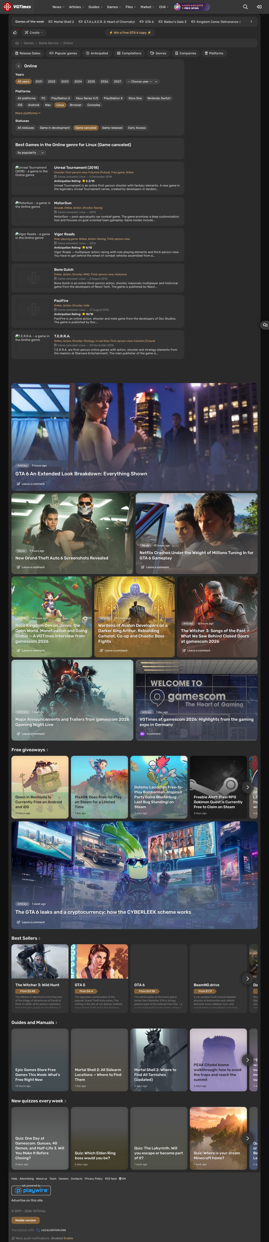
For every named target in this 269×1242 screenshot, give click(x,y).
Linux (60, 105)
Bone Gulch (63, 269)
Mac (48, 105)
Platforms (216, 53)
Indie (86, 305)
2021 (38, 81)
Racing (98, 208)
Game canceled (86, 128)
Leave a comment (33, 484)
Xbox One (135, 98)
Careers (64, 1178)
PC (43, 98)
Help (14, 1178)
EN (124, 1178)
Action (77, 208)
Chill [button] (162, 7)
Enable (68, 1238)
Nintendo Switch (158, 98)
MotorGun (62, 203)
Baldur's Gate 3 (175, 22)
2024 (78, 81)
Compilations (131, 53)
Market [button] (146, 7)
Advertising (26, 1178)
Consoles (93, 105)
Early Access (137, 128)
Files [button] (129, 7)
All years (24, 81)
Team (52, 1178)
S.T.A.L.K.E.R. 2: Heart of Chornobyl (109, 22)
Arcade (58, 208)
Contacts (76, 1178)
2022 (51, 81)
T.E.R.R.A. (62, 336)
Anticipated (99, 53)
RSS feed (111, 1178)
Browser (76, 105)
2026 (104, 81)
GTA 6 (149, 22)
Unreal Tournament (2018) (76, 167)
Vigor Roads (64, 234)
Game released (112, 128)
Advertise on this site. (27, 1200)
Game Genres (48, 43)
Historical (121, 274)
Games (29, 43)
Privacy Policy (94, 1178)
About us (41, 1178)
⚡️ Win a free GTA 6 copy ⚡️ (130, 32)
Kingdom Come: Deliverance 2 (219, 22)
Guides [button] (94, 7)
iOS (20, 105)
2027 (117, 81)
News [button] (57, 7)
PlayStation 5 (60, 98)
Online (68, 43)
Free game (118, 172)
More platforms (26, 113)
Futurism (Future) (99, 172)
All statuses (26, 128)
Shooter (59, 172)
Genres (161, 53)
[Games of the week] (251, 21)
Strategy (88, 341)
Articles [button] (75, 7)
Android (33, 105)
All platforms (27, 98)
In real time (102, 341)
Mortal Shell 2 (64, 22)
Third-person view (118, 239)
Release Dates (30, 53)
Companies (188, 53)
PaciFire (61, 301)
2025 (91, 81)
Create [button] (35, 32)
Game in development (55, 128)
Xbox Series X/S (87, 98)
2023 (65, 81)
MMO (86, 274)
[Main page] (17, 7)
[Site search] (245, 7)
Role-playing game (66, 239)
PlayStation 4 (113, 98)
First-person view (76, 172)
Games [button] (112, 7)
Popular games (66, 53)
